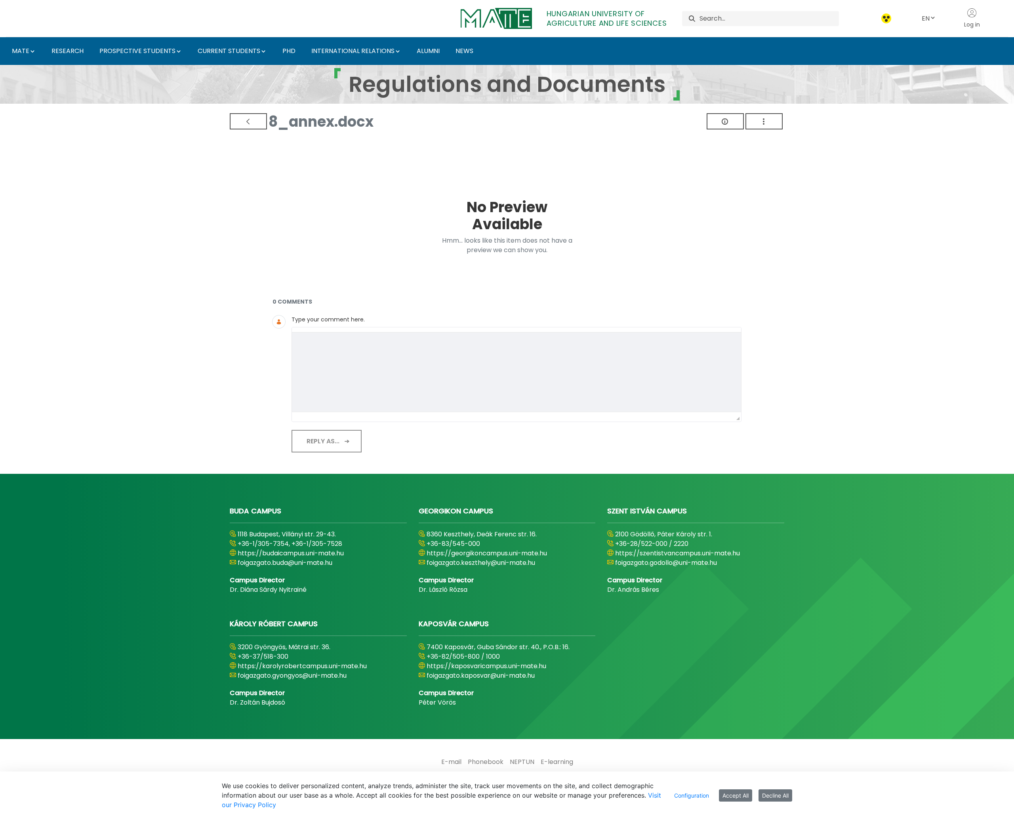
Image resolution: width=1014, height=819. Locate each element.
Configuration (691, 795)
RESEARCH (67, 50)
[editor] (516, 372)
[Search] (692, 18)
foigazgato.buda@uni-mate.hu (285, 562)
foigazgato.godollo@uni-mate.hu (666, 562)
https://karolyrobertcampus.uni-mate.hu (302, 666)
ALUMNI (428, 50)
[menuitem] (451, 762)
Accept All (735, 795)
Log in (972, 25)
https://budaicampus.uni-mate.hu (291, 553)
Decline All (775, 795)
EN (926, 18)
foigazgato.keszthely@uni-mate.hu (481, 562)
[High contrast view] (886, 18)
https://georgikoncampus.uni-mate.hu (487, 553)
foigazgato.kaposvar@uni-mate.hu (481, 675)
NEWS (464, 50)
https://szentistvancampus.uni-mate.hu (677, 553)
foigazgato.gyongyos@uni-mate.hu (292, 675)
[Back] (248, 121)
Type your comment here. (328, 319)
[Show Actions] (764, 121)
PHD (288, 50)
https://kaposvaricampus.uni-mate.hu (486, 666)
